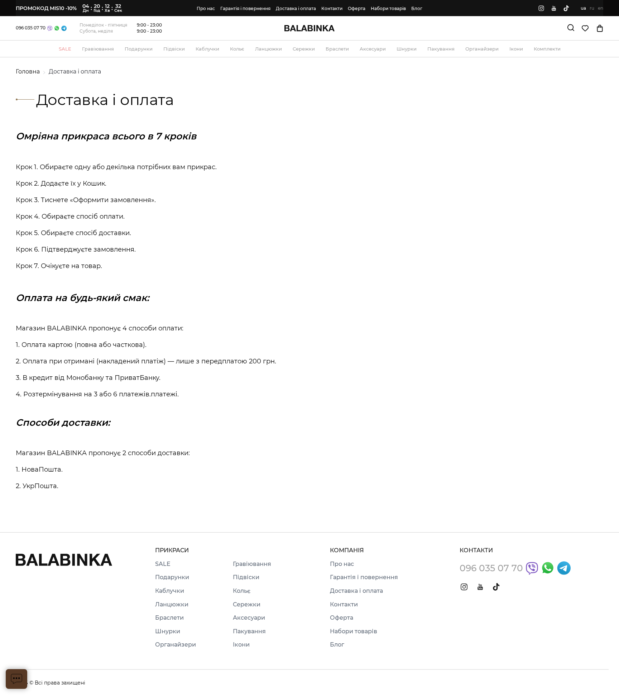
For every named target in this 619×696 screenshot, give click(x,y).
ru (592, 8)
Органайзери (175, 645)
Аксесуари (249, 618)
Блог (416, 8)
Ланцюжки (171, 604)
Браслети (169, 618)
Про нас (206, 8)
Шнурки (167, 631)
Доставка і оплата (296, 8)
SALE (163, 564)
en (600, 8)
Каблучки (169, 591)
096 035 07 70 (30, 27)
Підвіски (246, 577)
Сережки (246, 604)
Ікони (241, 645)
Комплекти (547, 49)
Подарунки (172, 577)
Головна (28, 71)
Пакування (249, 631)
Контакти (331, 8)
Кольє (241, 591)
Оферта (356, 8)
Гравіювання (252, 564)
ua (583, 8)
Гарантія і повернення (245, 8)
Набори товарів (388, 8)
